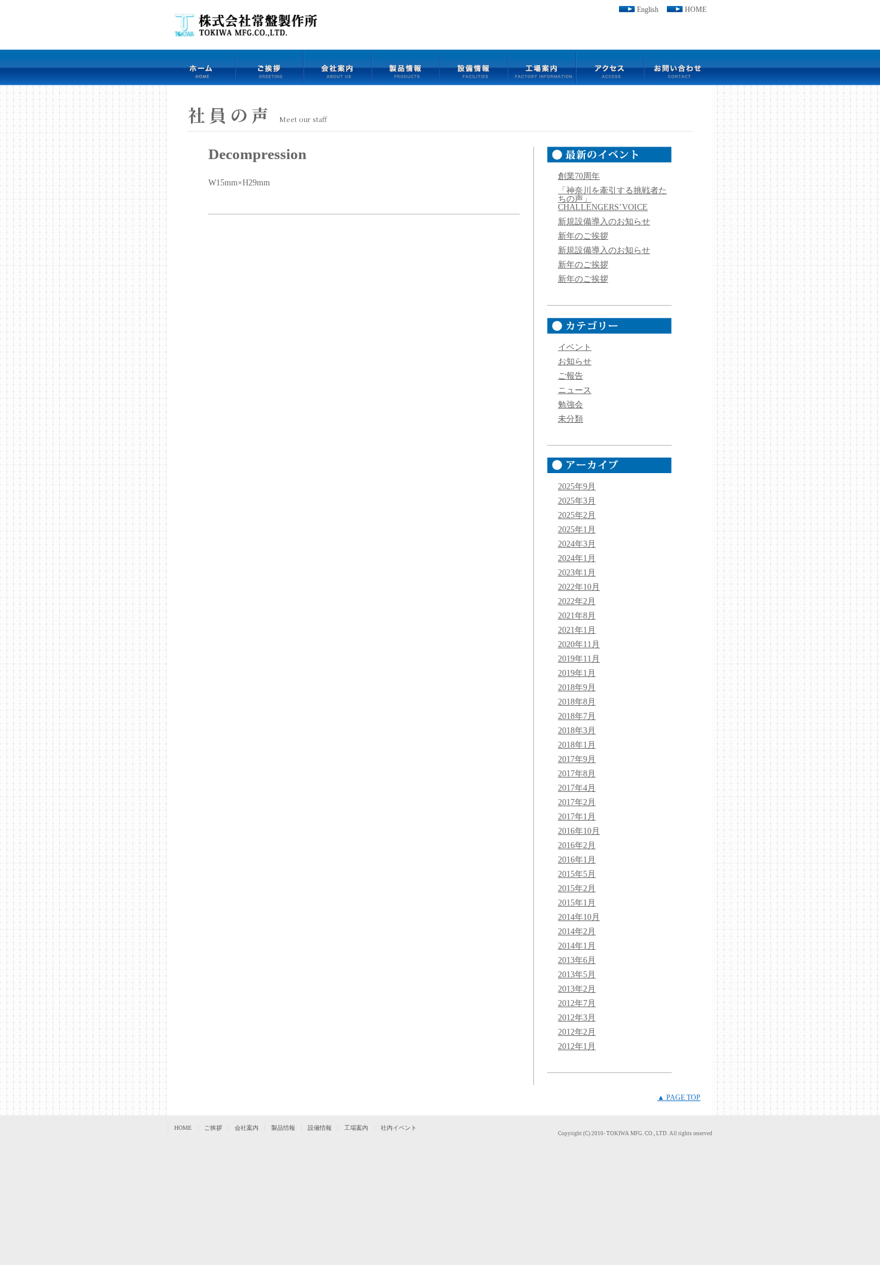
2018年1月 (577, 744)
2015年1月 (577, 902)
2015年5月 (577, 874)
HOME (695, 9)
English (648, 9)
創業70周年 (579, 176)
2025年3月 (577, 500)
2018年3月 (577, 730)
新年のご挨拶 (583, 235)
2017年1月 (577, 816)
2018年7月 (577, 716)
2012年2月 (577, 1032)
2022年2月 (577, 601)
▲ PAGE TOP (678, 1097)
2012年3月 (577, 1017)
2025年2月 (577, 515)
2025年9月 (577, 486)
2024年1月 (577, 558)
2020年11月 (579, 644)
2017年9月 (577, 759)
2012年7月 (577, 1003)
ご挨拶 (213, 1127)
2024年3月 (577, 543)
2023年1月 (577, 572)
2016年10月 (579, 831)
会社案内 (247, 1127)
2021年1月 (577, 630)
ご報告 (570, 375)
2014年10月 (579, 917)
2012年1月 (577, 1046)
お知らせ (574, 361)
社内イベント (399, 1127)
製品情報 (283, 1127)
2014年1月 (577, 945)
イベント (574, 347)
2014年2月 (577, 931)
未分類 (570, 418)
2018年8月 (577, 701)
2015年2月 (577, 888)
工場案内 (356, 1127)
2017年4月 (577, 788)
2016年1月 (577, 859)
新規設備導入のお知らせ (604, 221)
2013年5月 (577, 974)
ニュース (574, 390)
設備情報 (320, 1127)
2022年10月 (579, 587)
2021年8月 (577, 615)
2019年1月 (577, 673)
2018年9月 (577, 687)
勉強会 (570, 404)
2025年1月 (577, 529)
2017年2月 (577, 802)
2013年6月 (577, 960)
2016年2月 (577, 845)
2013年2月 (577, 988)
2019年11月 (579, 658)
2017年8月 (577, 773)
